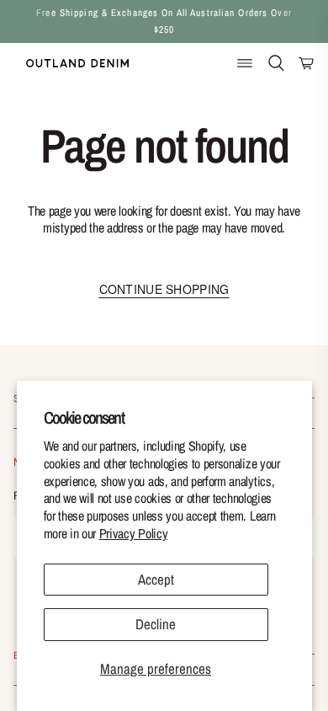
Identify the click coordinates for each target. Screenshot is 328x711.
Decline (155, 623)
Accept (156, 579)
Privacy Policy (133, 533)
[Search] (276, 63)
